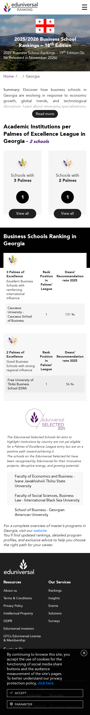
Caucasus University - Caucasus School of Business (20, 314)
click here (46, 683)
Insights (54, 598)
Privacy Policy (13, 606)
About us (10, 590)
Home (8, 76)
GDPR (7, 621)
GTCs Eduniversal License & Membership (22, 636)
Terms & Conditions (17, 598)
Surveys (54, 621)
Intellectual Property (18, 613)
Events (53, 606)
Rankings (55, 590)
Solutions (55, 613)
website (39, 530)
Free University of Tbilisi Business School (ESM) (20, 384)
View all (22, 213)
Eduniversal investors (18, 628)
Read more (45, 114)
